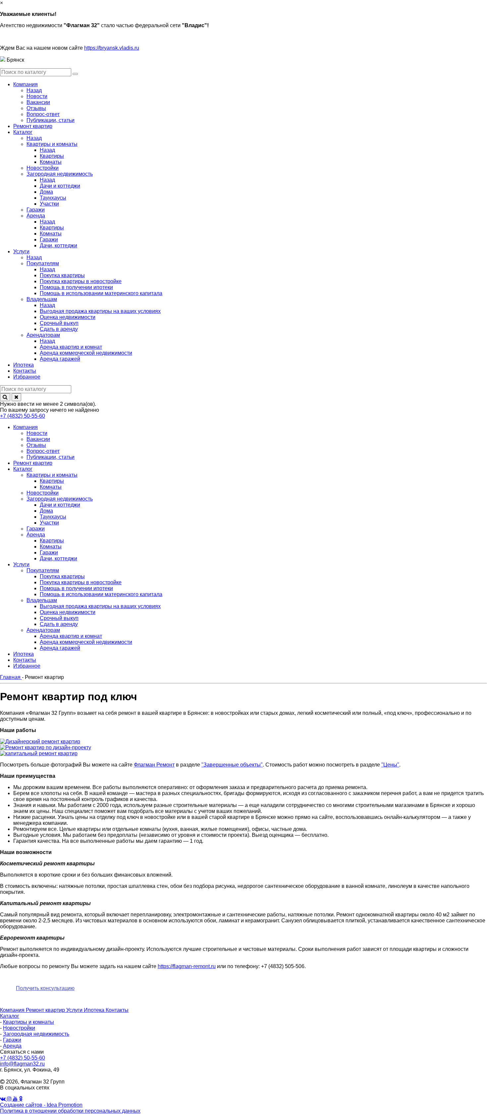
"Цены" (390, 765)
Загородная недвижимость (36, 1034)
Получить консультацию (45, 988)
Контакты (117, 1010)
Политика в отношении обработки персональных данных (70, 1111)
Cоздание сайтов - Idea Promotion (41, 1105)
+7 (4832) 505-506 (282, 966)
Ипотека (95, 1010)
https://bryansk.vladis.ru (111, 48)
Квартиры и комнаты (28, 1022)
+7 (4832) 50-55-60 (22, 416)
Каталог (9, 1016)
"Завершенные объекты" (232, 765)
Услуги (75, 1010)
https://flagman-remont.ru (187, 966)
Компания (13, 1010)
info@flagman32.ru (22, 1064)
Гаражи (12, 1040)
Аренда (12, 1046)
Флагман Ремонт (154, 765)
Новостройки (19, 1028)
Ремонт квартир (46, 1010)
